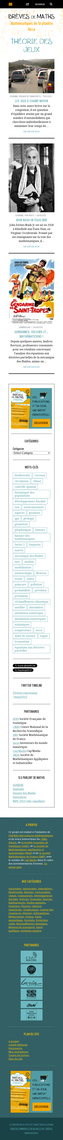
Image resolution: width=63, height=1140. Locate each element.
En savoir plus (31, 132)
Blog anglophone (18, 1051)
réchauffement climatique (31, 601)
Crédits (48, 1128)
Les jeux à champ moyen (31, 101)
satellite (20, 607)
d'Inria (12, 842)
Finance (26, 906)
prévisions (21, 596)
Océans (29, 916)
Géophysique (30, 909)
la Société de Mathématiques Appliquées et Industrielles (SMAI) (28, 849)
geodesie (34, 512)
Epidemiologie (17, 902)
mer (17, 561)
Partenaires (15, 1048)
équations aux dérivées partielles (29, 649)
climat (37, 481)
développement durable (30, 501)
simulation (36, 607)
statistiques (22, 624)
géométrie (21, 524)
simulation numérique (29, 613)
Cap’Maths (31, 860)
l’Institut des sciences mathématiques (31, 835)
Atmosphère (45, 888)
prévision (41, 590)
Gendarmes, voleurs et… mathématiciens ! (31, 334)
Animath (18, 789)
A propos (14, 1041)
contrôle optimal (25, 486)
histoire (40, 530)
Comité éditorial (18, 1044)
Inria (16, 743)
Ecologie (24, 899)
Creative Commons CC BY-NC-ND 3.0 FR (27, 1128)
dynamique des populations (24, 494)
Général (36, 906)
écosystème (22, 641)
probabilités (22, 590)
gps (17, 518)
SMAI (16, 755)
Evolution (14, 906)
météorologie (23, 573)
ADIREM (18, 785)
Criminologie (24, 327)
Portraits (29, 215)
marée (19, 550)
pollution (36, 584)
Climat (12, 895)
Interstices (19, 797)
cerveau (39, 475)
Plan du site (16, 1059)
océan (18, 578)
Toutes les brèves (19, 1055)
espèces (20, 512)
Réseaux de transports (30, 96)
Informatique (41, 913)
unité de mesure (25, 636)
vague (44, 636)
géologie (28, 518)
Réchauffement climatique (31, 923)
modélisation (23, 567)
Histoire (27, 913)
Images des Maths (24, 793)
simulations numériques (30, 619)
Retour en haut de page (31, 1133)
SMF (15, 735)
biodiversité (22, 475)
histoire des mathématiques (25, 537)
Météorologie (16, 916)
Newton (41, 573)
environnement (34, 507)
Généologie (15, 909)
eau (17, 507)
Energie (47, 899)
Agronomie (15, 888)
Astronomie (29, 888)
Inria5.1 (20, 544)
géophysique (23, 530)
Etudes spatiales (36, 902)
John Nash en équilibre (31, 220)
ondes (30, 578)
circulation (22, 481)
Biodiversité (16, 892)
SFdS (16, 719)
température (23, 630)
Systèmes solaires (31, 930)
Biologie (28, 892)
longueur (35, 544)
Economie (14, 96)
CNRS (16, 727)
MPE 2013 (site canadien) (29, 801)
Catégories (18, 449)
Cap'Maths (19, 751)
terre (39, 630)
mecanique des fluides (29, 556)
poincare (20, 584)
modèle (29, 561)
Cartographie (42, 892)
